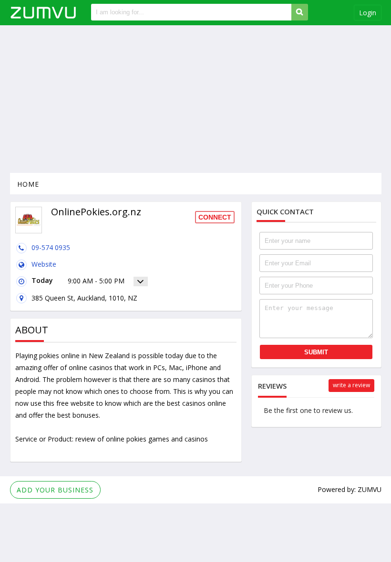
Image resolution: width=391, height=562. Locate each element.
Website (43, 264)
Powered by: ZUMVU (349, 489)
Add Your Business (55, 489)
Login (367, 12)
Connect (214, 217)
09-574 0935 (50, 247)
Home (28, 184)
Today (42, 280)
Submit (316, 352)
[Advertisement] (195, 99)
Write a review (351, 385)
